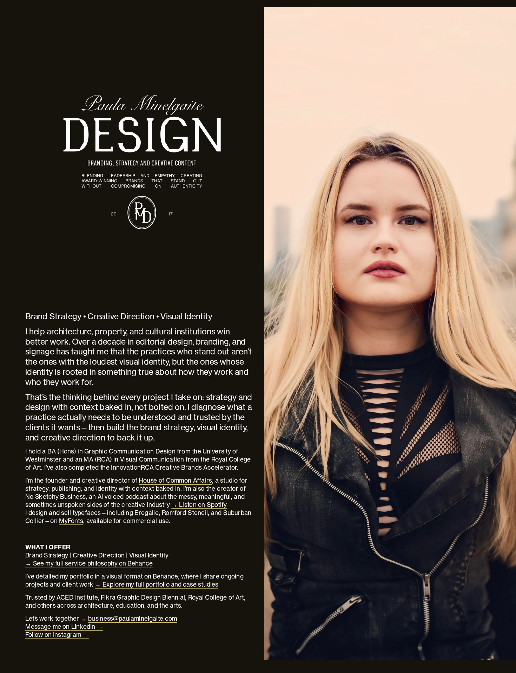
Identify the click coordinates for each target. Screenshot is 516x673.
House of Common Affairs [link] (175, 480)
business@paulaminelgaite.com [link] (132, 618)
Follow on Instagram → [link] (57, 635)
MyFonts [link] (71, 520)
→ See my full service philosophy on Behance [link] (89, 563)
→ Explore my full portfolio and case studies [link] (156, 584)
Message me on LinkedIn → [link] (64, 626)
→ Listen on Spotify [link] (199, 504)
